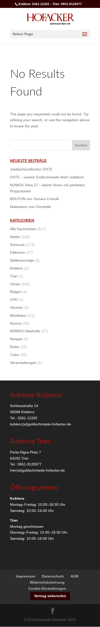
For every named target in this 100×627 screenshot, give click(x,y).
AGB (74, 576)
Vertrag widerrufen (50, 596)
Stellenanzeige (22, 260)
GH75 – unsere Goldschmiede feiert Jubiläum (47, 177)
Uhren (15, 284)
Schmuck (17, 245)
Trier (13, 276)
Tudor (14, 355)
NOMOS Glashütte (25, 331)
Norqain (16, 339)
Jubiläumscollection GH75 (31, 169)
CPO (14, 300)
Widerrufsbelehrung (47, 582)
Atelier (15, 237)
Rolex (14, 347)
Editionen (17, 252)
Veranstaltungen (23, 363)
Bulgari (15, 292)
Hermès (16, 307)
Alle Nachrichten (23, 229)
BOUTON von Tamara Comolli (34, 199)
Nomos (16, 323)
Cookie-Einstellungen (47, 588)
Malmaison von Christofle (30, 207)
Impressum (25, 576)
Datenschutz (53, 576)
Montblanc (18, 315)
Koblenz (16, 268)
